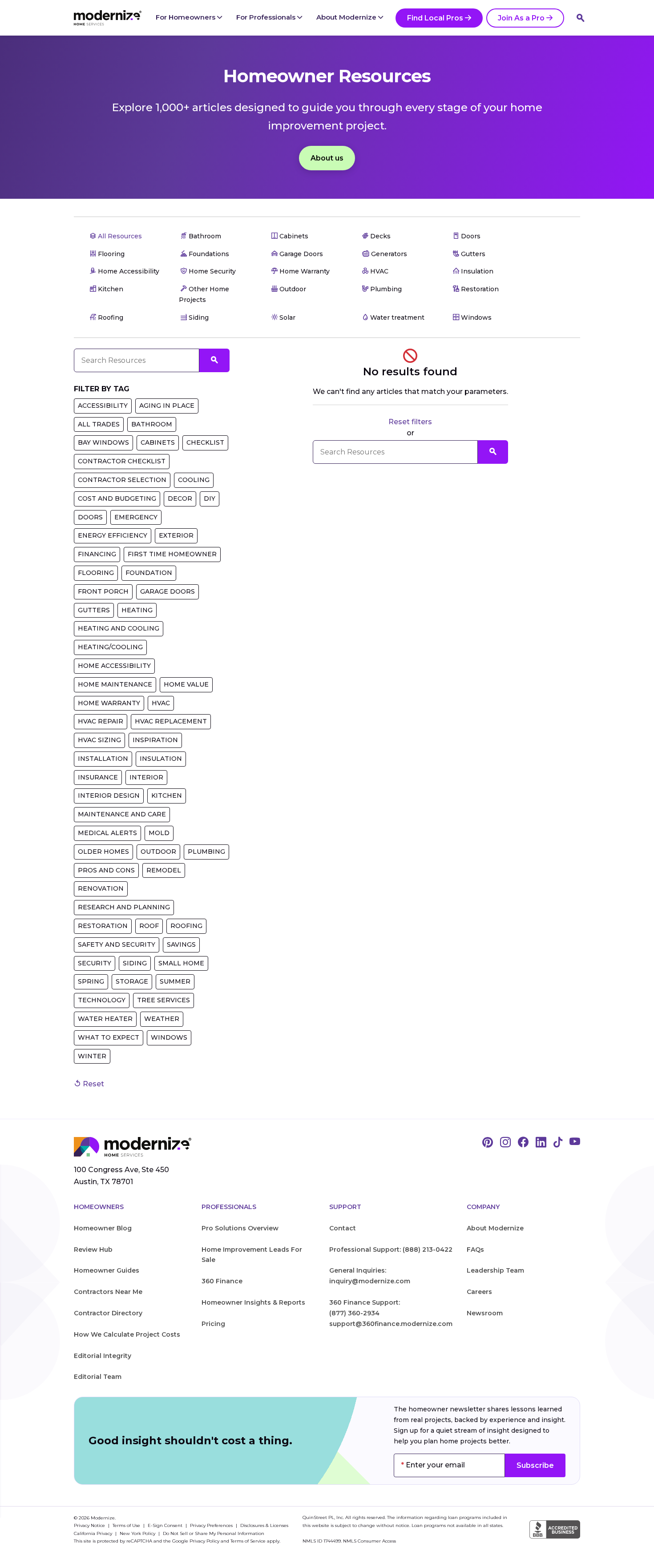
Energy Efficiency (112, 535)
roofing (186, 926)
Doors (90, 517)
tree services (163, 1000)
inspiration (155, 740)
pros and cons (106, 870)
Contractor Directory (108, 1313)
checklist (205, 442)
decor (180, 498)
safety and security (116, 944)
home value (186, 684)
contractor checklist (122, 461)
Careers (479, 1292)
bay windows (103, 442)
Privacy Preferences (212, 1525)
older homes (103, 852)
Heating (137, 610)
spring (91, 981)
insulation (161, 759)
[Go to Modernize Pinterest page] (487, 1143)
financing (97, 554)
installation (103, 759)
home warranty (109, 703)
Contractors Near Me (108, 1292)
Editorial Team (97, 1377)
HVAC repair (100, 721)
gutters (94, 610)
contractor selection (122, 480)
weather (161, 1019)
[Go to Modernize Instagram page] (505, 1143)
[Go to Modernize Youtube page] (574, 1143)
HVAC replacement (171, 721)
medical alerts (107, 833)
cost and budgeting (117, 498)
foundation (148, 573)
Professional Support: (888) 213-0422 (390, 1250)
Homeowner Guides (106, 1270)
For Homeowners (186, 17)
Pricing (213, 1324)
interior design (109, 796)
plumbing (206, 852)
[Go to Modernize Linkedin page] (541, 1143)
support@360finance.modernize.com (390, 1324)
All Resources (119, 236)
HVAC (161, 703)
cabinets (158, 442)
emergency (135, 517)
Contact (342, 1228)
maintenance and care (122, 814)
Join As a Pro (521, 18)
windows (169, 1037)
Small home (181, 963)
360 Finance (222, 1281)
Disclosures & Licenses (264, 1525)
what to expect (108, 1037)
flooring (96, 573)
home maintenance (115, 684)
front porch (103, 591)
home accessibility (114, 666)
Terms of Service (248, 1541)
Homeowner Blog (103, 1228)
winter (92, 1056)
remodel (163, 870)
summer (175, 981)
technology (101, 1000)
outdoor (158, 852)
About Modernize (347, 17)
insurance (98, 777)
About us (327, 158)
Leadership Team (495, 1270)
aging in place (166, 406)
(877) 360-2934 (354, 1313)
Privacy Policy (204, 1541)
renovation (101, 888)
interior (146, 777)
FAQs (475, 1250)
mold (159, 833)
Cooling (194, 480)
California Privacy (93, 1533)
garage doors (167, 591)
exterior (176, 535)
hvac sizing (99, 740)
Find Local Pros (435, 18)
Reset (92, 1084)
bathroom (151, 424)
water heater (105, 1019)
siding (135, 963)
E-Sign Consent (166, 1525)
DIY (209, 498)
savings (181, 944)
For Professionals (266, 17)
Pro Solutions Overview (240, 1228)
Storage (132, 981)
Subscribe (535, 1465)
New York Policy (138, 1533)
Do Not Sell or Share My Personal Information (213, 1533)
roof (149, 926)
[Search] (580, 18)
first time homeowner (172, 554)
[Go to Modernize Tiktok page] (557, 1143)
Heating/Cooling (110, 647)
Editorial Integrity (102, 1356)
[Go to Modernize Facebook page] (523, 1143)
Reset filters (410, 422)
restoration (103, 926)
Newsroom (485, 1313)
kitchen (166, 796)
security (94, 963)
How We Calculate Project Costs (127, 1334)
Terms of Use (127, 1525)
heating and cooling (118, 628)
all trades (99, 424)
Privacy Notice (90, 1525)
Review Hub (93, 1250)
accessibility (103, 406)
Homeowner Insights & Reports (253, 1302)
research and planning (124, 907)
